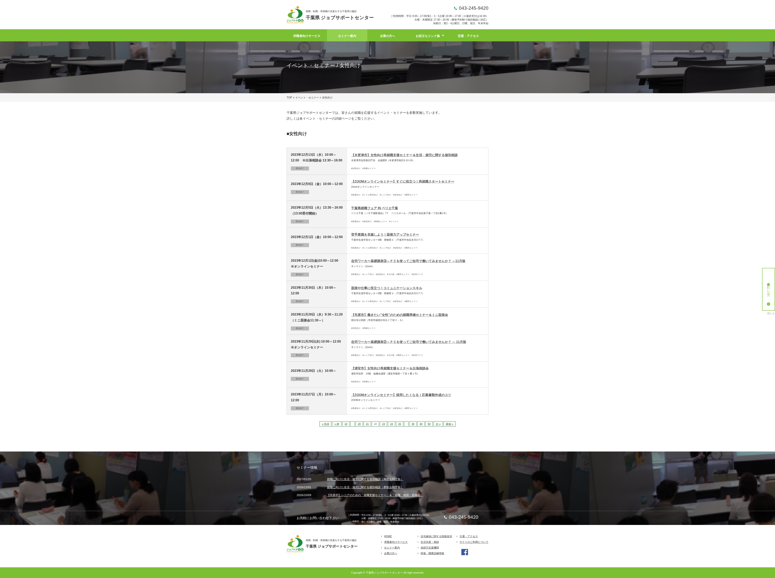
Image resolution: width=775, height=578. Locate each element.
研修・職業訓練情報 (432, 553)
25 (399, 423)
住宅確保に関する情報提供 (436, 536)
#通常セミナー (411, 195)
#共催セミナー (369, 168)
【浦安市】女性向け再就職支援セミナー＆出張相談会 (390, 368)
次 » (438, 423)
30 (413, 423)
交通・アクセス (468, 36)
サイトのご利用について (474, 542)
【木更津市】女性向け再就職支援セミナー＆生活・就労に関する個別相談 (404, 155)
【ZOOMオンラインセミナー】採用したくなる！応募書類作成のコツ (401, 395)
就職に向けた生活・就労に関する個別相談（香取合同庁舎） (365, 487)
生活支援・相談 (430, 542)
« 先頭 (325, 423)
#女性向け (355, 168)
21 (367, 423)
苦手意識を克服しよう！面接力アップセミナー (385, 234)
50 (429, 423)
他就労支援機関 (430, 547)
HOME (388, 536)
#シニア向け (385, 195)
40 (421, 423)
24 (391, 423)
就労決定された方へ (768, 287)
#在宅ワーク (417, 274)
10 (346, 423)
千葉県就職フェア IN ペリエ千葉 (374, 208)
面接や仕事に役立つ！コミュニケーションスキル (386, 288)
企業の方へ (387, 36)
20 (359, 423)
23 (383, 423)
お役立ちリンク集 (428, 36)
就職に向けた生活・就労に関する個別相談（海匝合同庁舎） (365, 479)
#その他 (390, 274)
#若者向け (355, 195)
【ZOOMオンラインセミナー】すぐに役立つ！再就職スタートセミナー (402, 181)
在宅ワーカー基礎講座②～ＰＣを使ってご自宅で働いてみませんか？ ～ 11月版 (408, 342)
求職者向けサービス (306, 36)
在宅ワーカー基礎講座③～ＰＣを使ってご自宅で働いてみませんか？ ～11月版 (408, 261)
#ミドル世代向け (370, 195)
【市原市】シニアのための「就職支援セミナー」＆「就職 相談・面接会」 (375, 495)
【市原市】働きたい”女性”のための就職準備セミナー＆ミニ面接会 (399, 315)
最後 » (449, 423)
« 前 (336, 423)
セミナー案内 (347, 36)
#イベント (393, 221)
